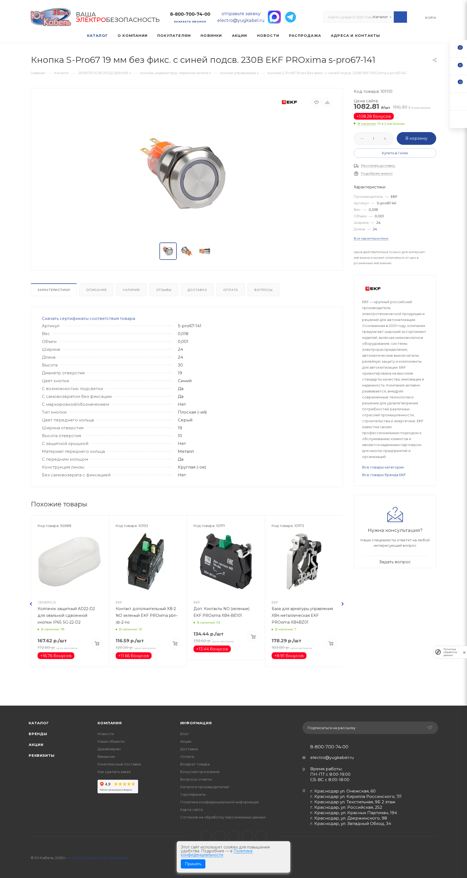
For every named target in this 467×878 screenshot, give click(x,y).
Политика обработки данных (450, 652)
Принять (193, 863)
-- (458, 48)
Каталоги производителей (204, 787)
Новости (106, 734)
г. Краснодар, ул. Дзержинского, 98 (348, 818)
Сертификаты (193, 794)
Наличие (131, 290)
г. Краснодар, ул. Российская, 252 (346, 807)
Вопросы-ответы (196, 779)
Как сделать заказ (114, 771)
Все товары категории (383, 467)
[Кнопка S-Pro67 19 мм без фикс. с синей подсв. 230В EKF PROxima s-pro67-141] (187, 175)
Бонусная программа (199, 771)
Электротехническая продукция (98, 858)
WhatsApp (247, 836)
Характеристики (54, 290)
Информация (196, 723)
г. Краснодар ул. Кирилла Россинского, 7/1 (356, 796)
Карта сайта (191, 809)
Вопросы (263, 290)
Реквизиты (42, 755)
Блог (184, 734)
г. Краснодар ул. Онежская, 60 (343, 791)
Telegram (220, 836)
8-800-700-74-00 (190, 14)
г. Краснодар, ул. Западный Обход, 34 (350, 823)
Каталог (39, 723)
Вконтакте (206, 836)
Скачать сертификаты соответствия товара (88, 318)
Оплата (230, 290)
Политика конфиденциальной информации (219, 802)
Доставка (197, 290)
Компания (110, 723)
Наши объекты (111, 741)
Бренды (38, 734)
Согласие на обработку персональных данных (223, 817)
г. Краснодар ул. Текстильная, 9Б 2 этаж (352, 801)
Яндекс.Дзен (261, 836)
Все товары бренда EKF (384, 475)
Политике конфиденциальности (217, 852)
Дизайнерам (109, 749)
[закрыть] (464, 652)
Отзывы (164, 290)
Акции (36, 744)
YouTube (233, 836)
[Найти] (400, 17)
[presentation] (31, 603)
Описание (96, 290)
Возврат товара (195, 764)
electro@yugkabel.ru (332, 757)
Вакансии (106, 756)
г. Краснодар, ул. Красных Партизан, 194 (353, 812)
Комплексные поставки (119, 764)
